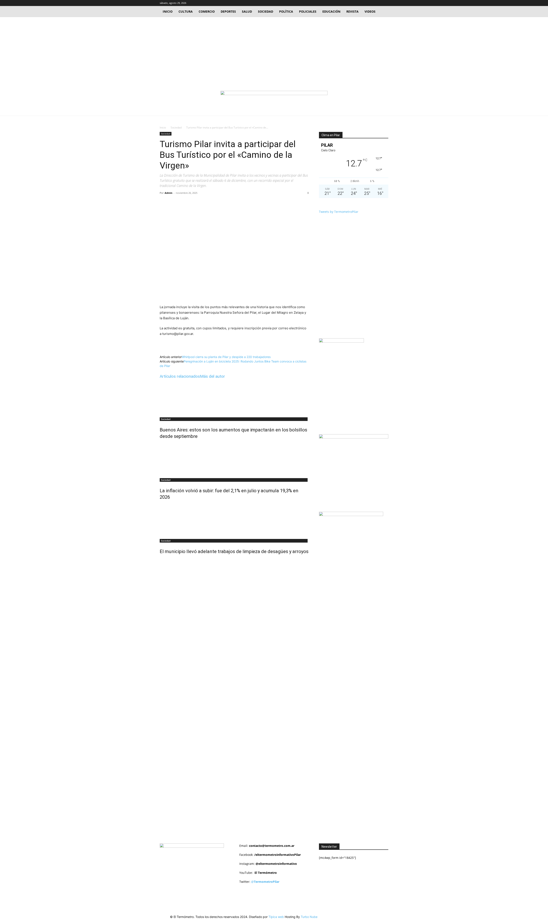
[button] (364, 2)
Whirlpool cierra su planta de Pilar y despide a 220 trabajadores (226, 357)
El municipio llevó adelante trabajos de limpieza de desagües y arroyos (234, 551)
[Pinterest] (209, 202)
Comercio (207, 11)
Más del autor (212, 376)
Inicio (168, 11)
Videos (370, 11)
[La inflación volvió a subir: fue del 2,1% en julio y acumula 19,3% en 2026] (234, 459)
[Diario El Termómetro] (274, 99)
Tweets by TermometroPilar (338, 212)
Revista (352, 11)
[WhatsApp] (219, 202)
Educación (331, 11)
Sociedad (265, 11)
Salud (247, 11)
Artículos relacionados (180, 376)
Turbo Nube (309, 917)
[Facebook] (371, 3)
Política (286, 11)
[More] (229, 202)
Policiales (307, 11)
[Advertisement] (274, 49)
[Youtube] (385, 3)
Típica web (276, 917)
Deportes (228, 11)
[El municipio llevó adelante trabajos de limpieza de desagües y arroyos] (234, 520)
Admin (168, 192)
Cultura (186, 11)
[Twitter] (378, 3)
